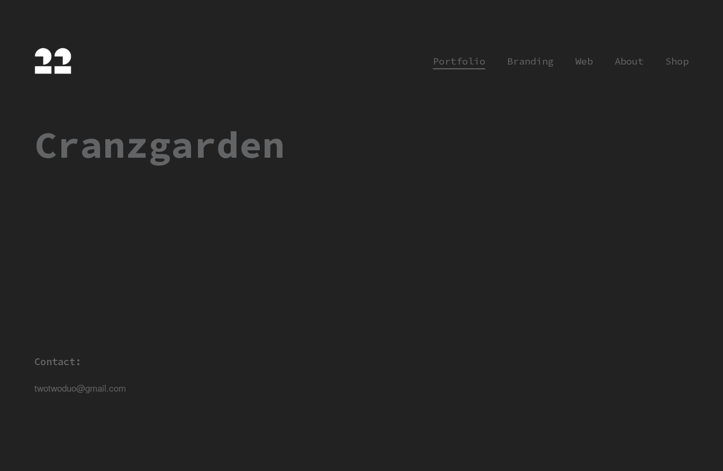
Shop (677, 61)
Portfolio (459, 61)
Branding (530, 61)
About (629, 61)
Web (584, 61)
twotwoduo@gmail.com (80, 387)
